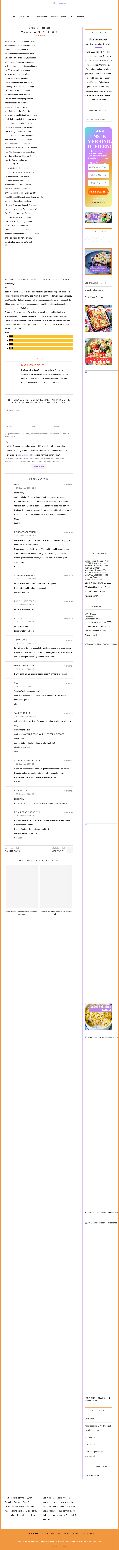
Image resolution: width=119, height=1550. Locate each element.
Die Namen (89, 616)
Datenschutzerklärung (27, 455)
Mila (16, 485)
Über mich (89, 1419)
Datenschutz (90, 1444)
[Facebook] (91, 16)
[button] (11, 336)
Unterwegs (80, 16)
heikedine (19, 618)
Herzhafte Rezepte (40, 16)
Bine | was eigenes (33, 365)
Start (14, 16)
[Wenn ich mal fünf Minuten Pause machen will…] (56, 886)
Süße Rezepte (23, 16)
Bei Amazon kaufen (93, 579)
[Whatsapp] (101, 16)
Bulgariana (21, 791)
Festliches (45, 28)
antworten (68, 485)
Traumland (20, 640)
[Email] (98, 16)
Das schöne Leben (58, 16)
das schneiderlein (25, 601)
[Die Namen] (90, 614)
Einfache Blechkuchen (94, 290)
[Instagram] (93, 16)
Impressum (90, 1437)
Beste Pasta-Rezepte (94, 297)
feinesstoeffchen (25, 532)
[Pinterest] (96, 16)
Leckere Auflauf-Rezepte (95, 283)
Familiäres (33, 28)
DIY (71, 16)
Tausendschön (22, 713)
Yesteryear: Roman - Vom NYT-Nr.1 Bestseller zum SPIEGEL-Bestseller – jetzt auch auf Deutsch (96, 573)
